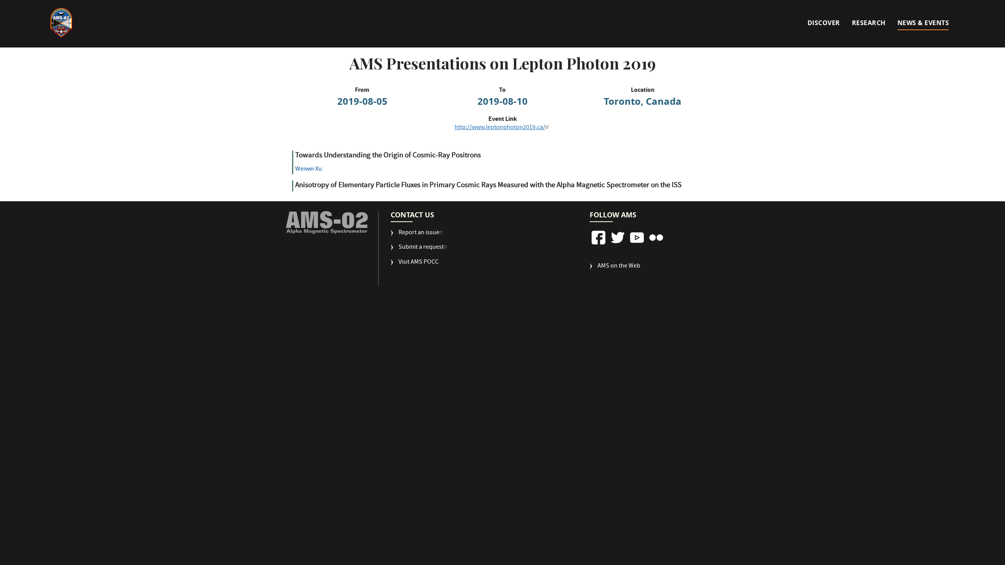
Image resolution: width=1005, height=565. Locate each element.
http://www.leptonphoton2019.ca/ (500, 128)
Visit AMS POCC (418, 262)
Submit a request (421, 247)
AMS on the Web (619, 266)
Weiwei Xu (308, 169)
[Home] (61, 23)
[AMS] (327, 222)
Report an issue (418, 233)
